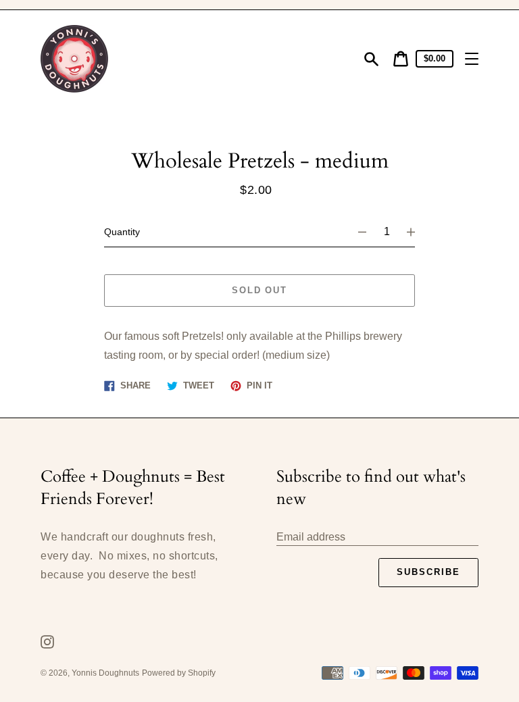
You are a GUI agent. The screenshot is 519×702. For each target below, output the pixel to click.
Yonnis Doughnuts (105, 673)
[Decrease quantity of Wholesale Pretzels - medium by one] (356, 232)
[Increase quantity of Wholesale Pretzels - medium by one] (416, 232)
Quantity (122, 231)
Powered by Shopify (179, 673)
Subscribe (428, 572)
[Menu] (472, 59)
